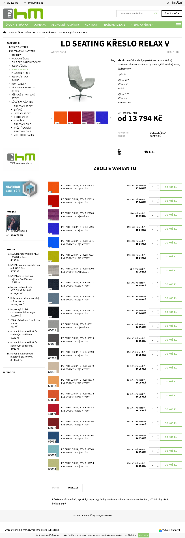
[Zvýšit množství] (158, 185)
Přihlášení (176, 3)
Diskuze (73, 488)
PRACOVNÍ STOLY (21, 73)
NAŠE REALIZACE (114, 25)
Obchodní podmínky (65, 25)
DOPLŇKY (16, 55)
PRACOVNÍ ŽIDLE (20, 59)
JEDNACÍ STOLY (20, 77)
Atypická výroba (142, 25)
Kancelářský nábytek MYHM (97, 515)
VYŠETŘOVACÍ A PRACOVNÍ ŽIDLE (22, 129)
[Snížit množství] (158, 189)
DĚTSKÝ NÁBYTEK (18, 47)
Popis (55, 488)
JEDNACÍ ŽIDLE (19, 66)
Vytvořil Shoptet (171, 530)
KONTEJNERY (19, 84)
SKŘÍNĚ (15, 80)
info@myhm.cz (35, 3)
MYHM (77, 515)
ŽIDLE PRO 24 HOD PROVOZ (26, 62)
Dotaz (152, 152)
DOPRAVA (39, 25)
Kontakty (92, 25)
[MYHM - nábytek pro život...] (4, 32)
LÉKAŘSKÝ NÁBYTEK (22, 102)
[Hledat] (156, 13)
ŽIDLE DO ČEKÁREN (24, 135)
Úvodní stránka (16, 25)
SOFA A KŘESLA (158, 133)
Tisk (120, 154)
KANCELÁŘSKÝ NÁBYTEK (22, 51)
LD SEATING (173, 52)
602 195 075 (12, 3)
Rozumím (143, 535)
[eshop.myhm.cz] (47, 13)
